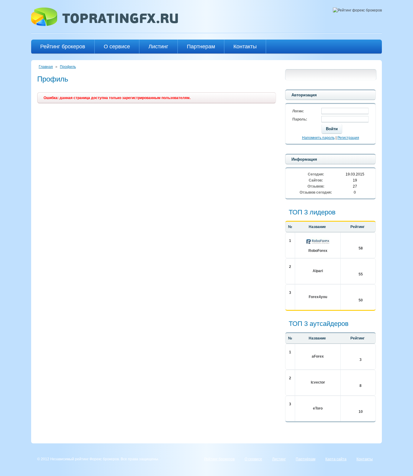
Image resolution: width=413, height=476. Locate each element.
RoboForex (317, 251)
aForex (318, 356)
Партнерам (201, 46)
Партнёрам (305, 459)
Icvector (318, 382)
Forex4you (318, 297)
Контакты (245, 46)
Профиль (68, 67)
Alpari (318, 271)
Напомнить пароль (318, 138)
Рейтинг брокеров (62, 46)
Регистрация (348, 138)
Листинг (158, 46)
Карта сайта (335, 459)
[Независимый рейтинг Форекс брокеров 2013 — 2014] (104, 25)
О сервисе (117, 46)
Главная (46, 67)
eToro (318, 408)
